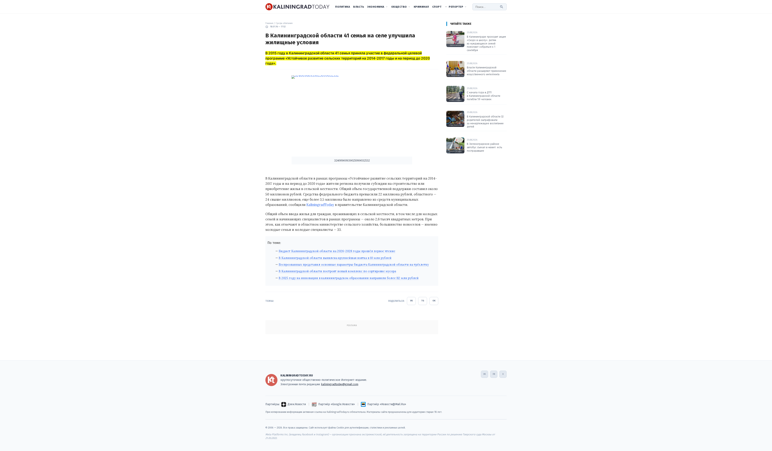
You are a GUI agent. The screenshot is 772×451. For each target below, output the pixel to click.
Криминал (421, 6)
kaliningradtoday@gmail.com (339, 384)
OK (433, 300)
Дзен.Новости (297, 404)
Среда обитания (284, 23)
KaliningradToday (320, 205)
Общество (399, 6)
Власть (358, 6)
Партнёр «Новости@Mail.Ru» (386, 404)
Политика (342, 6)
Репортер (456, 6)
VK (411, 300)
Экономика (375, 6)
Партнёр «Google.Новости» (336, 404)
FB (494, 374)
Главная (269, 23)
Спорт (437, 6)
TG (422, 300)
